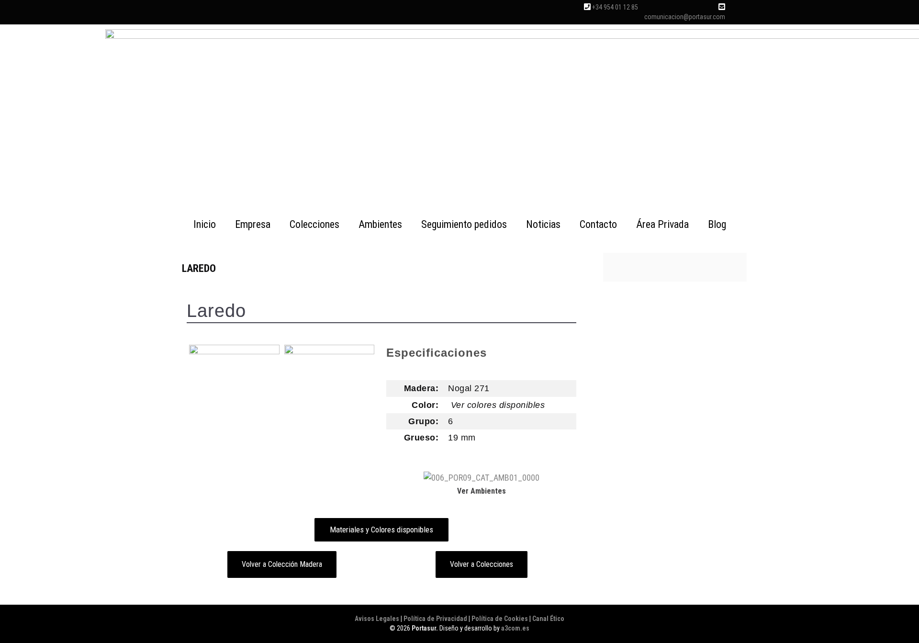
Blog (717, 224)
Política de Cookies (499, 618)
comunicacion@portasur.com (684, 17)
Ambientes (380, 224)
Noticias (543, 224)
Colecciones (314, 224)
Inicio (204, 224)
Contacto (598, 224)
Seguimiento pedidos (464, 224)
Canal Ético (548, 618)
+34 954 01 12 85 (615, 7)
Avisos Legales (377, 618)
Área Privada (662, 224)
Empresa (252, 224)
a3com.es (515, 628)
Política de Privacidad (435, 618)
